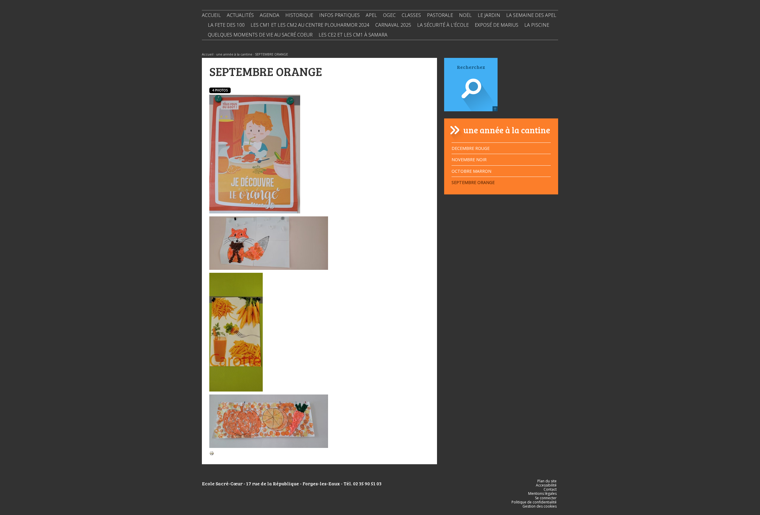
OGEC (389, 15)
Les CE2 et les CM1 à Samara (353, 34)
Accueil (211, 15)
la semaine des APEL (531, 15)
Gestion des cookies (539, 506)
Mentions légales (542, 493)
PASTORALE (440, 15)
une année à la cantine (234, 54)
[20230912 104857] (254, 153)
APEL (371, 15)
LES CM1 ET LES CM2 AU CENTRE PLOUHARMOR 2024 (310, 25)
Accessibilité (546, 485)
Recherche (471, 96)
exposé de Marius (496, 25)
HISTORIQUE (299, 15)
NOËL (465, 15)
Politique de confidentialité (534, 502)
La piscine (536, 25)
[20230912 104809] (236, 331)
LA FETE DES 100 (226, 25)
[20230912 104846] (268, 242)
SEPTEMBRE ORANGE (271, 54)
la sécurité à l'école (443, 25)
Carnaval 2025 (393, 25)
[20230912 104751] (268, 421)
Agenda (269, 15)
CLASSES (411, 15)
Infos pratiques (339, 15)
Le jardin (489, 15)
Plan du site (547, 481)
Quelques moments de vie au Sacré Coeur (260, 34)
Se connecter (546, 497)
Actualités (240, 15)
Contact (550, 489)
